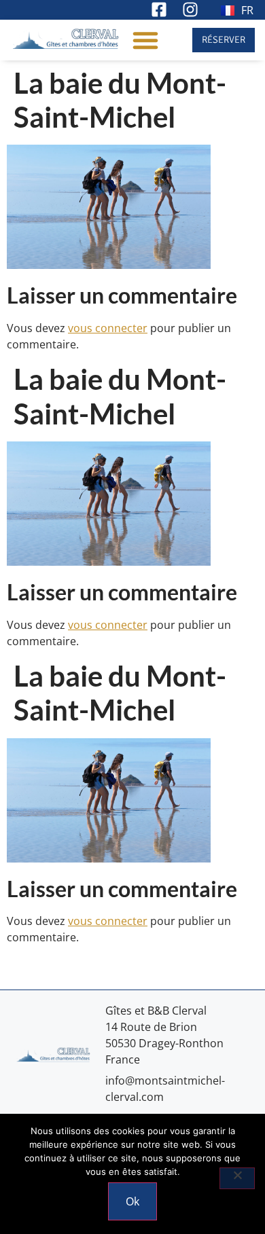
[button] (145, 40)
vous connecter (107, 328)
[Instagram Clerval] (192, 9)
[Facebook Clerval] (161, 9)
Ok (132, 1201)
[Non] (237, 1178)
